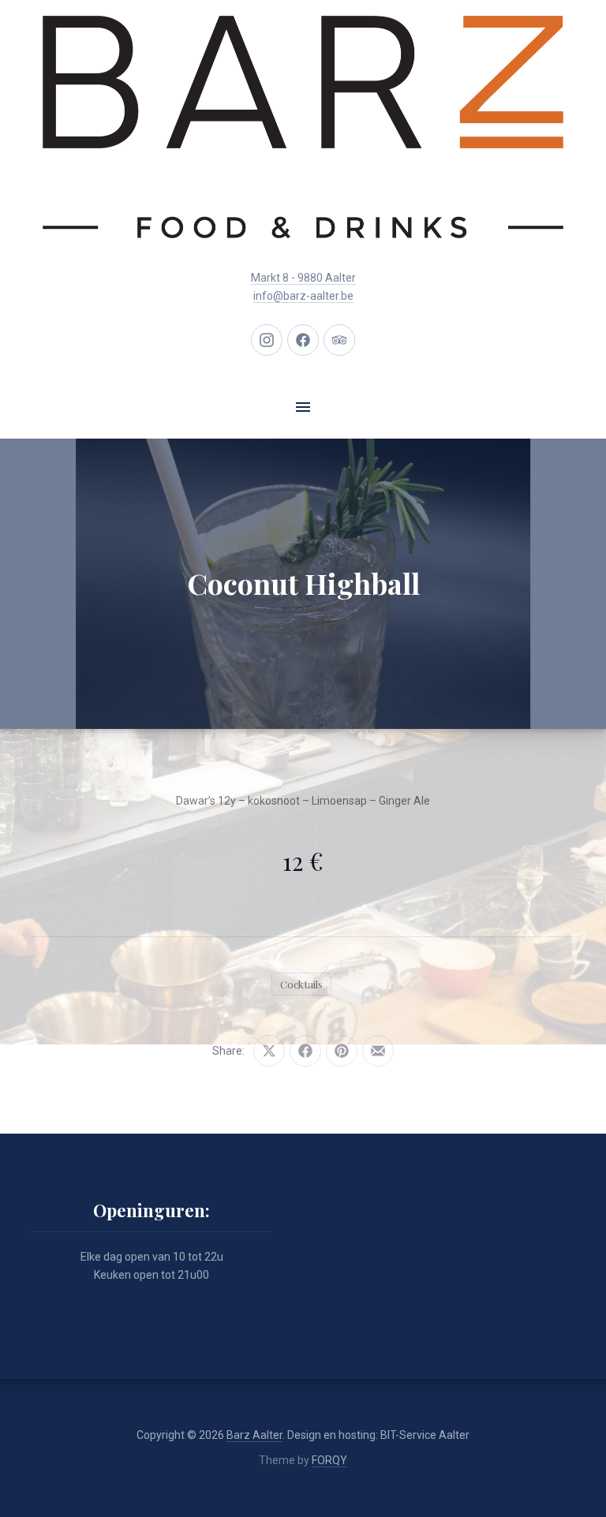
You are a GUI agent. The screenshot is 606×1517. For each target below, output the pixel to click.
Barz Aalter (254, 1435)
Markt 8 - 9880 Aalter (303, 277)
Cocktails (301, 984)
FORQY (329, 1460)
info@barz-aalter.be (303, 296)
